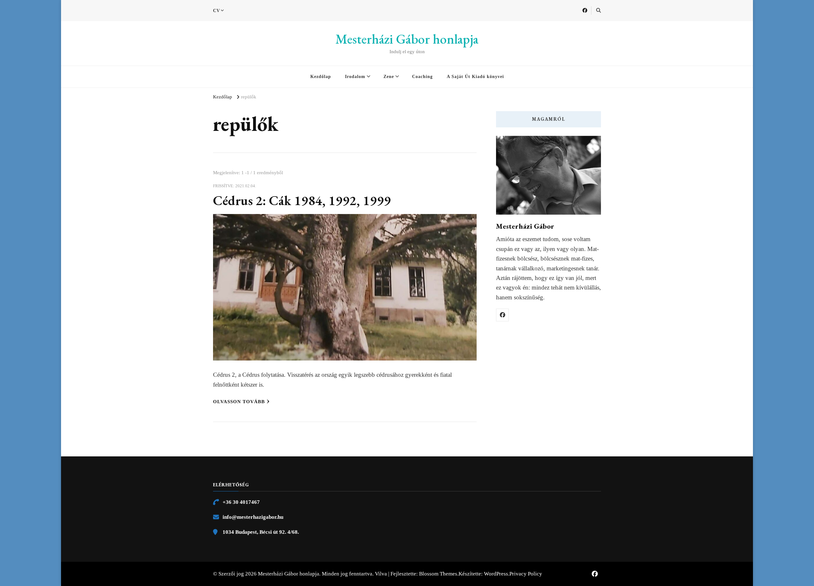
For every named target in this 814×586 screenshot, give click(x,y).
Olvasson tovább (239, 401)
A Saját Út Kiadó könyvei (475, 76)
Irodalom (355, 76)
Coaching (422, 76)
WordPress (496, 574)
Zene (388, 76)
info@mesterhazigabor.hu (253, 517)
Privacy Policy (525, 574)
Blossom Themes (438, 574)
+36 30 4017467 (241, 502)
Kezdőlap (320, 76)
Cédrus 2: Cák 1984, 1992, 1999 (302, 200)
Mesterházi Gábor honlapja (407, 39)
